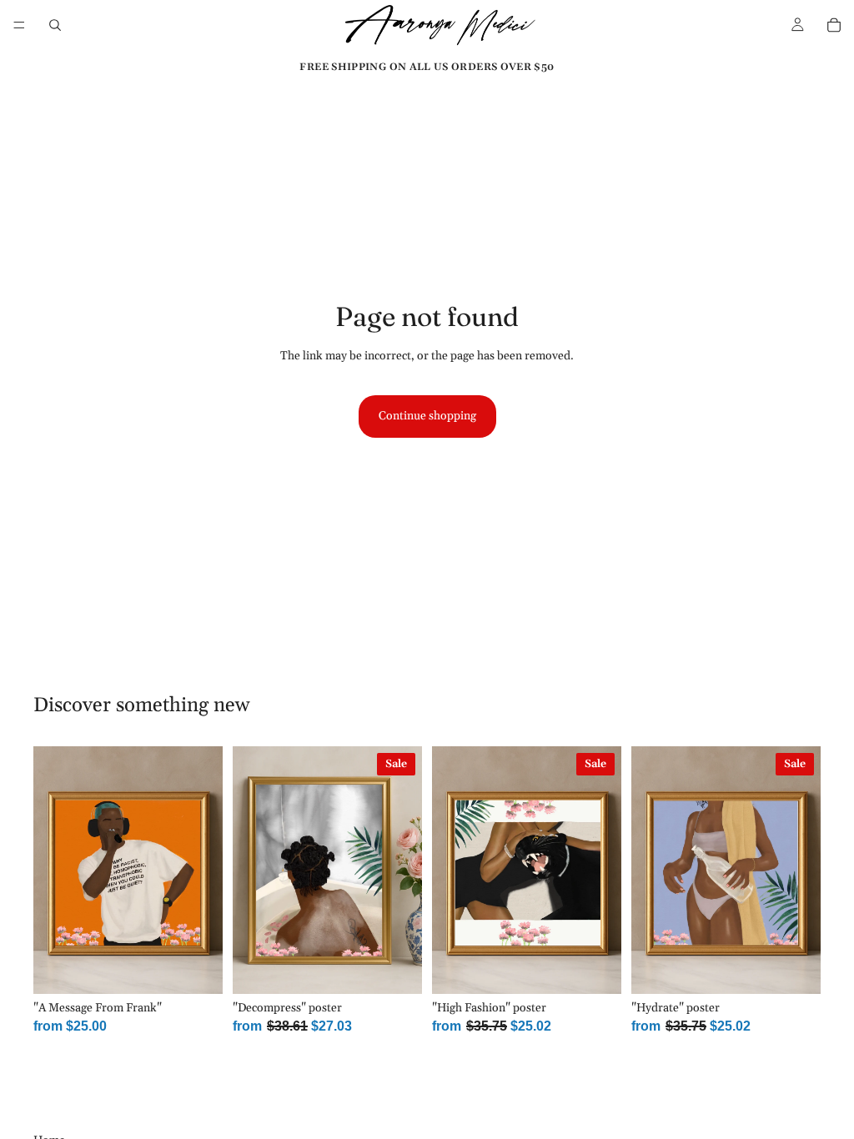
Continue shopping (427, 416)
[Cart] (834, 25)
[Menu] (19, 25)
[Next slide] (204, 870)
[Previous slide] (51, 870)
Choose (211, 967)
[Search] (55, 25)
